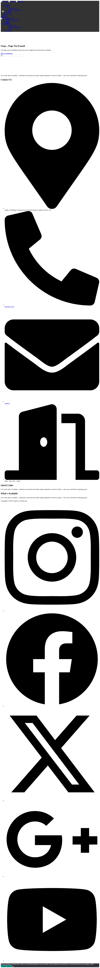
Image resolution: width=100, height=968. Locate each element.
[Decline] (13, 966)
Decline (9, 966)
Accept (4, 966)
